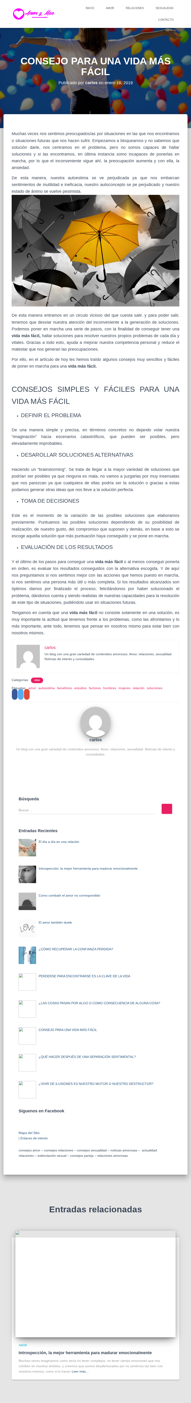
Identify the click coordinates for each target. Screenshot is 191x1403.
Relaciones (135, 8)
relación (138, 688)
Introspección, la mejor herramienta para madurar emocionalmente (85, 1352)
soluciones (154, 688)
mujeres (124, 688)
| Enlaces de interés (33, 1138)
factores (95, 688)
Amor (110, 8)
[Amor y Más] (35, 14)
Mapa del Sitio (29, 1133)
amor (32, 688)
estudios (80, 688)
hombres (109, 688)
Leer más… (80, 1371)
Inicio (90, 8)
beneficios (64, 688)
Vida (37, 680)
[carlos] (95, 722)
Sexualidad (165, 8)
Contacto (166, 19)
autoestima (46, 688)
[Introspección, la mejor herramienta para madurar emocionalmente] (95, 1283)
